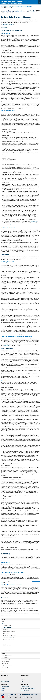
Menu (39, 2)
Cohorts (2, 679)
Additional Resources (25, 675)
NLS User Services (24, 684)
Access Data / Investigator (5, 681)
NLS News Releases (24, 677)
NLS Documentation (4, 675)
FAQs (22, 681)
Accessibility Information (25, 690)
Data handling (4, 27)
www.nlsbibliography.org (6, 224)
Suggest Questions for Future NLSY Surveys (28, 688)
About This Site (4, 684)
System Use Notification (5, 686)
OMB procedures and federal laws (8, 24)
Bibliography (23, 679)
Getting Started (3, 677)
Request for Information (25, 686)
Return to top (3, 671)
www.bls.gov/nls (34, 221)
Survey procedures (5, 26)
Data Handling (6, 345)
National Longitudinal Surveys (12, 1)
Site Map (2, 690)
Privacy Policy (3, 688)
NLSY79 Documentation (32, 594)
